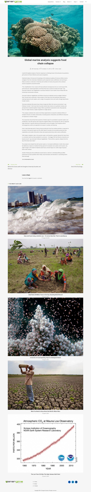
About (35, 483)
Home (35, 481)
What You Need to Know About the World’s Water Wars (45, 411)
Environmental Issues (29, 159)
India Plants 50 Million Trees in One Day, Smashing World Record (46, 294)
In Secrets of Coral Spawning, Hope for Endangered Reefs (45, 357)
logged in (30, 178)
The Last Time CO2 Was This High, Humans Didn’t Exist (45, 474)
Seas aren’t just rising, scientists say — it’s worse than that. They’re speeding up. (45, 236)
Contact (36, 486)
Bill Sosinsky (35, 68)
